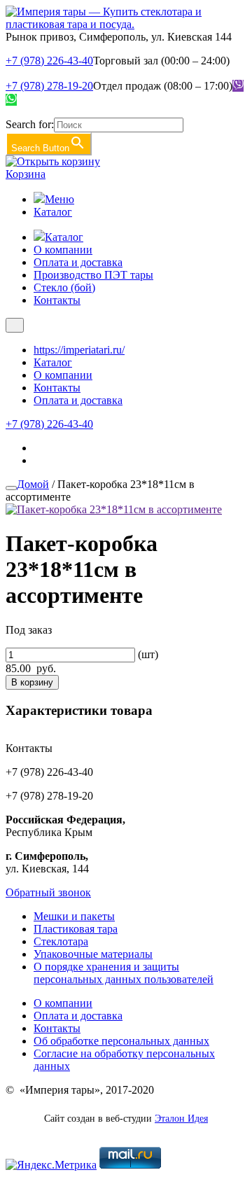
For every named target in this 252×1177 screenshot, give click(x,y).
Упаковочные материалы (93, 954)
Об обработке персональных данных (121, 1041)
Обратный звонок (48, 892)
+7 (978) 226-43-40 (49, 61)
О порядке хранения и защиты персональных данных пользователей (124, 973)
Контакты (57, 300)
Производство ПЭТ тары (93, 275)
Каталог (53, 212)
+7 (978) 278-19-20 (49, 86)
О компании (63, 250)
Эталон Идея (181, 1118)
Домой (33, 484)
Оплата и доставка (78, 262)
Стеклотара (61, 941)
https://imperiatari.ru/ (79, 350)
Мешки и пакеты (74, 916)
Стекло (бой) (64, 287)
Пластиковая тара (76, 929)
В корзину (32, 682)
